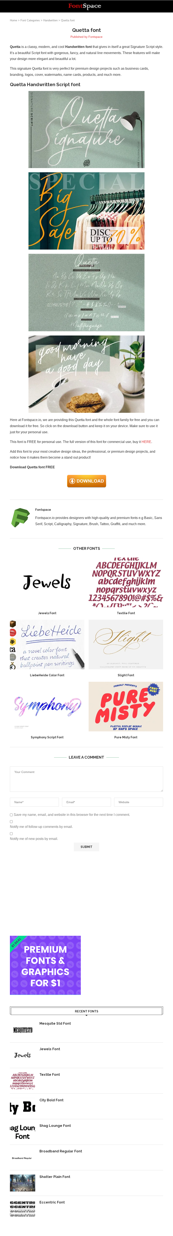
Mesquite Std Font (55, 1023)
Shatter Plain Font (54, 1177)
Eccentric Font (52, 1202)
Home (13, 20)
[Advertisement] (86, 893)
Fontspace (95, 36)
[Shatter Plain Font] (22, 1183)
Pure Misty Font (125, 737)
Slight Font (126, 675)
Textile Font (126, 613)
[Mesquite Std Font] (22, 1029)
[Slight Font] (126, 644)
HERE (146, 442)
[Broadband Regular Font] (22, 1157)
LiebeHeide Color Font (47, 675)
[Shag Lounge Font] (22, 1131)
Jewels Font (47, 613)
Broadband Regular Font (60, 1151)
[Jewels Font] (47, 582)
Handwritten (50, 20)
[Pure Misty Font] (126, 706)
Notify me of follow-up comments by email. (41, 827)
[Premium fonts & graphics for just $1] (45, 938)
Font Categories (30, 20)
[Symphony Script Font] (47, 706)
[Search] (161, 6)
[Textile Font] (126, 582)
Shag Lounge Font (55, 1126)
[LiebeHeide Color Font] (47, 644)
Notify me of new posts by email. (34, 839)
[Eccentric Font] (22, 1208)
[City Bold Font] (22, 1106)
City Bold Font (51, 1100)
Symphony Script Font (47, 737)
